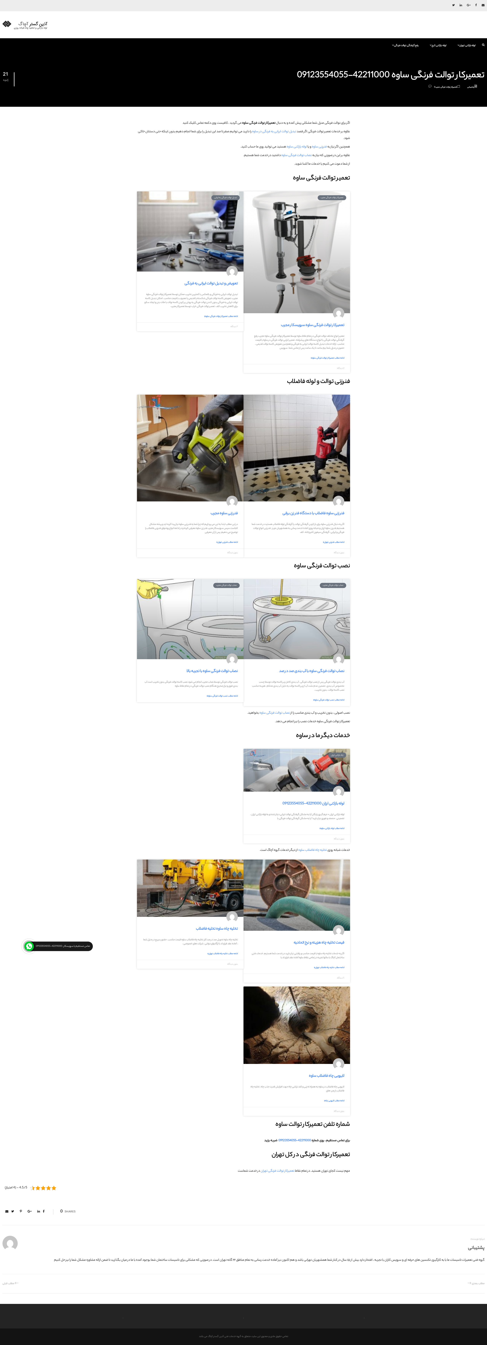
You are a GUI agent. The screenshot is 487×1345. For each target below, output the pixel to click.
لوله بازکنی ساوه (297, 147)
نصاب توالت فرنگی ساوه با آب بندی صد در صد (311, 671)
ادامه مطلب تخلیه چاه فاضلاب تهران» (329, 967)
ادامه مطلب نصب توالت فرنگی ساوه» (328, 700)
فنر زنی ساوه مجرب (224, 514)
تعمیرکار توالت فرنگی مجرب (446, 87)
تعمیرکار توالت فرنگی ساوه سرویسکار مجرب (312, 325)
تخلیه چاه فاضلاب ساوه (312, 850)
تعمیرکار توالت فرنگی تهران (277, 1171)
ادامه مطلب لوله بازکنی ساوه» (332, 828)
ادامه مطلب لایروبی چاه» (334, 1101)
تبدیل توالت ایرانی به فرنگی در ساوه (274, 131)
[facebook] (476, 5)
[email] (483, 5)
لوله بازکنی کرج (439, 46)
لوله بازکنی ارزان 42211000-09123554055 (313, 804)
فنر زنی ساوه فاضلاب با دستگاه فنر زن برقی (313, 514)
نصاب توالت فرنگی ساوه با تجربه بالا (212, 671)
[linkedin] (461, 5)
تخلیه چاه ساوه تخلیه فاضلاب (217, 929)
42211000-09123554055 (294, 1140)
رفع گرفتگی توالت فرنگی (406, 46)
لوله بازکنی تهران (467, 46)
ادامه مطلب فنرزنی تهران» (333, 542)
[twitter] (453, 5)
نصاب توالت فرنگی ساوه (296, 155)
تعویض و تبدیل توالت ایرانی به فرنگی (211, 284)
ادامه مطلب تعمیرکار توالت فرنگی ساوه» (327, 358)
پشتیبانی (470, 87)
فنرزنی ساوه (319, 147)
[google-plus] (468, 5)
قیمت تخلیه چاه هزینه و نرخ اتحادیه (319, 943)
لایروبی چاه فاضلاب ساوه (326, 1076)
